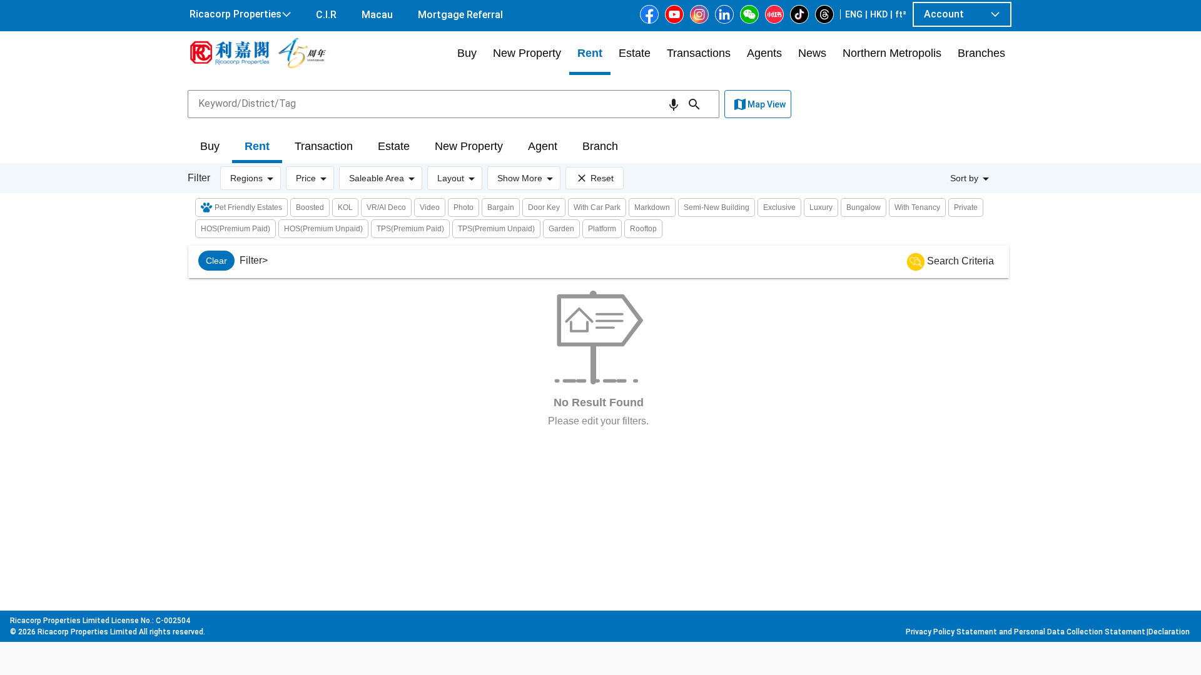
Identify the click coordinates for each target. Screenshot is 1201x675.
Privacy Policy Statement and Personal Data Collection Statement (1025, 632)
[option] (216, 261)
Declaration (1169, 632)
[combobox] (453, 104)
